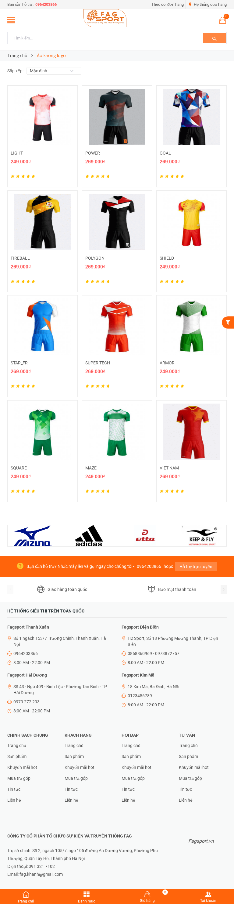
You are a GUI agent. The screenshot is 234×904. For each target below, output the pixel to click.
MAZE (91, 468)
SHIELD (167, 258)
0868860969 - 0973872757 (153, 653)
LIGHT (17, 153)
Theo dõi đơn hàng (167, 4)
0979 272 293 (26, 701)
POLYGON (95, 258)
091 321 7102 (42, 866)
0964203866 (45, 4)
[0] (222, 21)
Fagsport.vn (201, 841)
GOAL (165, 153)
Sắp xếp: (15, 70)
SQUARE (19, 468)
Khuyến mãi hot (22, 767)
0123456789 (140, 695)
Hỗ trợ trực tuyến (195, 566)
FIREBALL (20, 258)
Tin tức (13, 789)
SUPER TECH (97, 362)
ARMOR (167, 362)
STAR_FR (19, 362)
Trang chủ (16, 745)
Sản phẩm (17, 756)
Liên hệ (14, 800)
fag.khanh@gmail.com (41, 874)
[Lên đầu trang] (223, 886)
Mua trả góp (18, 778)
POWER (92, 153)
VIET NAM (169, 468)
